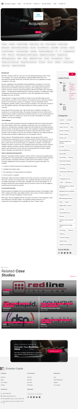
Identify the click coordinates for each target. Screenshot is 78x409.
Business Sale (61, 303)
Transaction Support (29, 322)
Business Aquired (52, 303)
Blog (55, 3)
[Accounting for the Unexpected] (61, 104)
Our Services (27, 3)
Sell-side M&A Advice (53, 306)
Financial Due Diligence (24, 303)
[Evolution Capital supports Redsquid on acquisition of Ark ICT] (72, 91)
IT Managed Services (9, 306)
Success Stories (46, 3)
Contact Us (62, 3)
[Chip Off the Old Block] (61, 82)
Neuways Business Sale (50, 308)
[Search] (72, 74)
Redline (6, 292)
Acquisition (6, 303)
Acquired (44, 303)
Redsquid (7, 308)
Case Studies (7, 289)
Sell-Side (44, 306)
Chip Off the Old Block (64, 88)
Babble (43, 324)
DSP (4, 324)
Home (19, 3)
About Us (36, 3)
